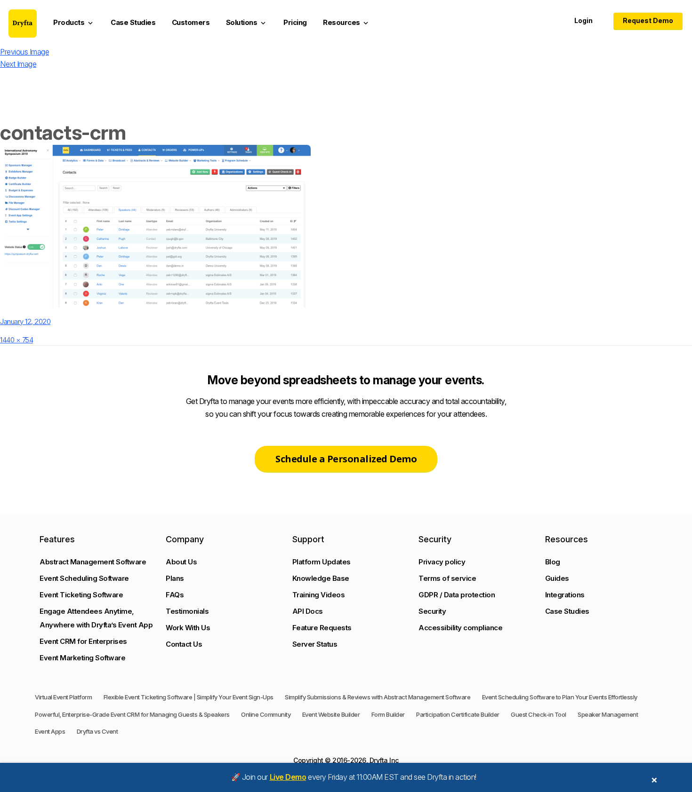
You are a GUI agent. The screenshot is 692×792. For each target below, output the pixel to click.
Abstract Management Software (93, 561)
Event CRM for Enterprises (83, 641)
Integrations (565, 594)
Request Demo (648, 20)
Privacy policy (441, 561)
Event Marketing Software (82, 657)
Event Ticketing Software (81, 594)
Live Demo (288, 777)
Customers (191, 22)
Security (432, 611)
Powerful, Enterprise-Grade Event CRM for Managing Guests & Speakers (132, 714)
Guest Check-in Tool (538, 714)
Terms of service (447, 578)
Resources (346, 22)
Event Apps (50, 731)
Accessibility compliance (460, 627)
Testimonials (187, 611)
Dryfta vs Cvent (97, 731)
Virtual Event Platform (63, 697)
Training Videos (318, 594)
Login (583, 20)
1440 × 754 (16, 339)
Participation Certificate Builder (457, 714)
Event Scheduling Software (84, 578)
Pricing (295, 22)
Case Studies (133, 22)
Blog (552, 561)
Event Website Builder (331, 714)
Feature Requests (322, 627)
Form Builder (388, 714)
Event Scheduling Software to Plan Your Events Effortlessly (559, 697)
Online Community (265, 714)
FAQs (175, 594)
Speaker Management (608, 714)
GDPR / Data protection (456, 594)
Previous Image (24, 51)
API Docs (307, 611)
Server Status (315, 644)
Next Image (18, 64)
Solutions (246, 22)
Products (74, 22)
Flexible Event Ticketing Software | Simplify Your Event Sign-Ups (189, 697)
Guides (557, 578)
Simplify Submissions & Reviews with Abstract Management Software (377, 697)
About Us (181, 561)
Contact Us (184, 644)
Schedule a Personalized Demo (346, 458)
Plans (175, 578)
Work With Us (188, 627)
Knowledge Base (320, 578)
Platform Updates (321, 561)
